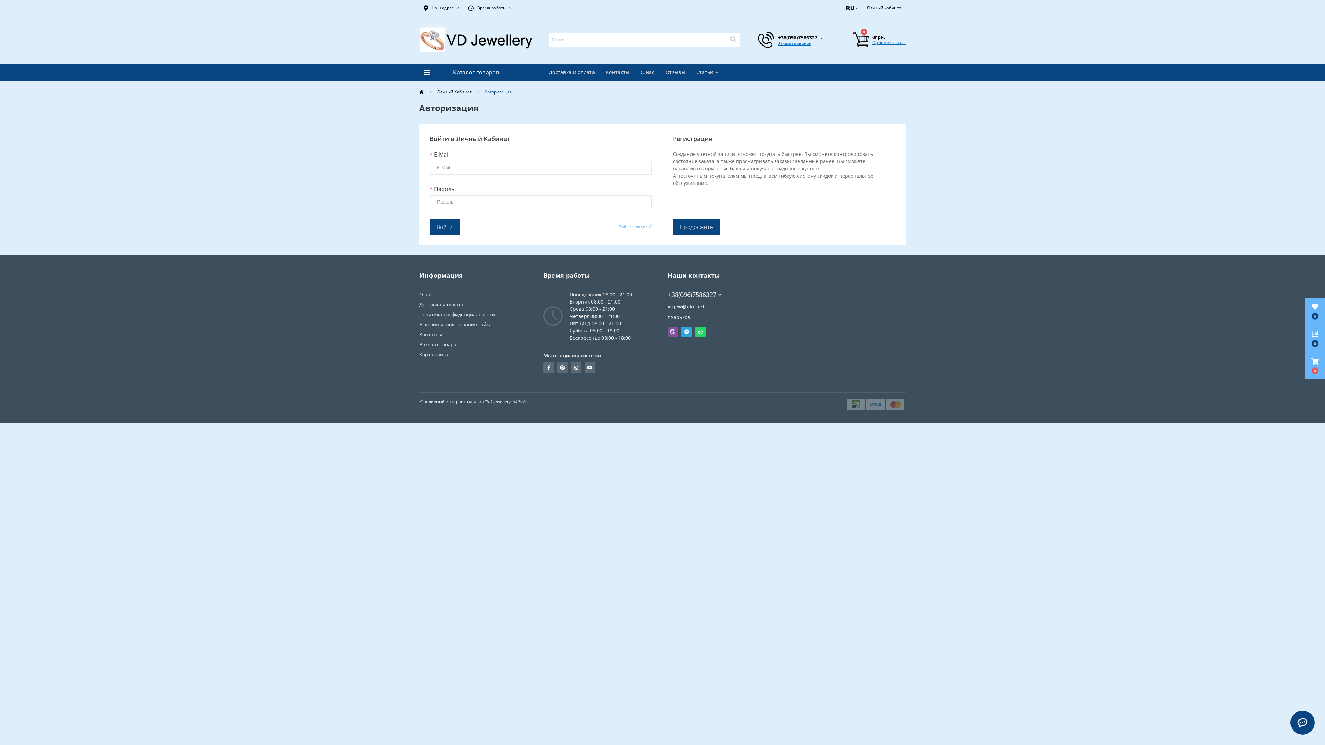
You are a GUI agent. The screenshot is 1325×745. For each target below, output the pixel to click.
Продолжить (696, 227)
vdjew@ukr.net (686, 306)
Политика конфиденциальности (457, 314)
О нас (648, 72)
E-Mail (440, 154)
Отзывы (675, 72)
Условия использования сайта (455, 324)
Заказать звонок (794, 43)
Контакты (617, 72)
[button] (441, 8)
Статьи (705, 72)
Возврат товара (438, 344)
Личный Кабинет (454, 92)
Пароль (442, 189)
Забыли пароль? (635, 227)
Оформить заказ (889, 43)
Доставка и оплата (572, 72)
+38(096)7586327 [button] (692, 295)
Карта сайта (433, 354)
